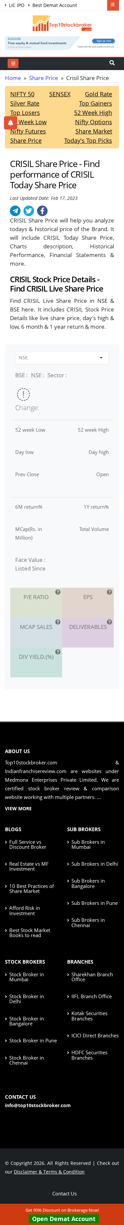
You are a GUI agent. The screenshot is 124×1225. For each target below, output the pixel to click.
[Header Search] (112, 63)
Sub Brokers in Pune (94, 903)
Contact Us (64, 1193)
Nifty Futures (28, 131)
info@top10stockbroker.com (38, 1105)
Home (13, 78)
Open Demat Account (64, 1219)
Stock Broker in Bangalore (26, 1021)
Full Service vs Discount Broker (27, 844)
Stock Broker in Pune (33, 1040)
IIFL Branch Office (91, 996)
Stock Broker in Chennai (26, 1060)
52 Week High (93, 113)
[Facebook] (42, 211)
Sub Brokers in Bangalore (88, 883)
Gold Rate (98, 94)
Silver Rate (24, 103)
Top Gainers (95, 103)
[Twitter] (28, 211)
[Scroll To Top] (112, 1199)
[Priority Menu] (113, 5)
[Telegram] (15, 211)
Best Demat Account (54, 5)
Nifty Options (93, 122)
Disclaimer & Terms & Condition (49, 1172)
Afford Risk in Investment (24, 910)
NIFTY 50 (22, 94)
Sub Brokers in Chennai (88, 922)
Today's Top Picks (88, 140)
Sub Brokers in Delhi (94, 863)
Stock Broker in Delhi (26, 999)
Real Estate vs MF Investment (29, 866)
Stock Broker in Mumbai (26, 977)
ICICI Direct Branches (95, 1035)
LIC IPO (16, 5)
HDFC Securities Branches (89, 1055)
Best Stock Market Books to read (29, 932)
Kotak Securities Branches (89, 1015)
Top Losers (25, 113)
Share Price (43, 78)
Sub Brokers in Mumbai (88, 844)
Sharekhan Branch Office (92, 977)
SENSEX (59, 94)
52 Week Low (28, 122)
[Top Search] (13, 63)
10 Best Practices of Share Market (31, 888)
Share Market (93, 131)
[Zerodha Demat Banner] (62, 42)
